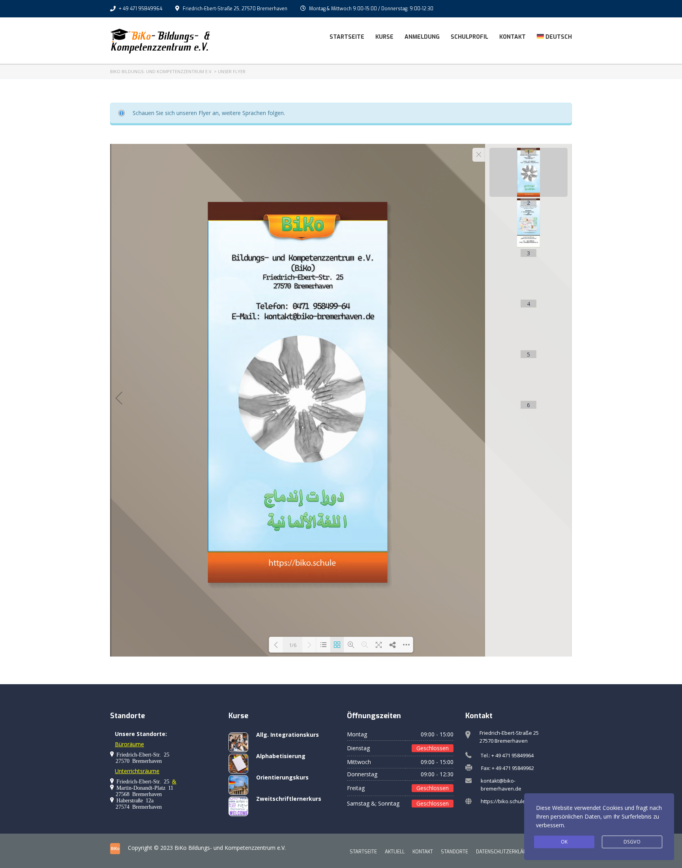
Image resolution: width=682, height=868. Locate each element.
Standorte (454, 852)
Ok (564, 841)
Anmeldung (422, 37)
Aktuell (395, 852)
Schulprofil (469, 37)
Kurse (384, 37)
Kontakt (512, 37)
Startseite (347, 37)
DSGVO (632, 841)
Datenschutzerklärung (506, 852)
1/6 (292, 645)
